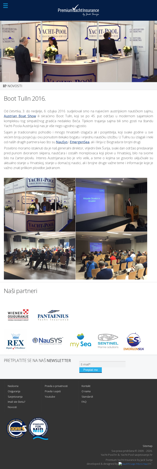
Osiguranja (14, 391)
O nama (86, 391)
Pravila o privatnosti (56, 386)
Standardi (87, 396)
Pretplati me (90, 369)
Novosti (12, 407)
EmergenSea (79, 142)
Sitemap (148, 446)
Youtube (50, 396)
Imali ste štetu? (16, 402)
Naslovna (13, 386)
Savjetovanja (15, 396)
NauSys (62, 142)
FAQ (84, 402)
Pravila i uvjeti (53, 391)
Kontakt (86, 386)
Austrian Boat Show (20, 116)
